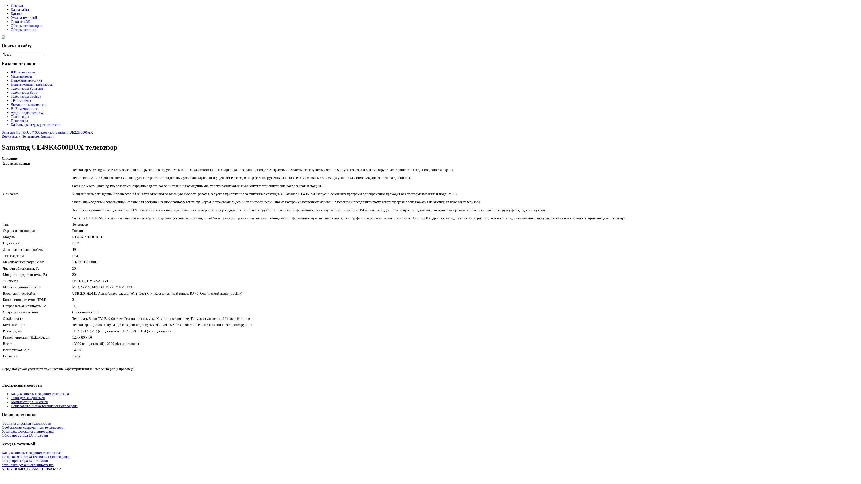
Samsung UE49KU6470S (20, 132)
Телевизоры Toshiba (26, 96)
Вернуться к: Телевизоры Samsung (28, 136)
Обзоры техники (23, 30)
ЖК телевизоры (23, 72)
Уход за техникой (24, 17)
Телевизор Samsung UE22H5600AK (66, 132)
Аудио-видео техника (27, 113)
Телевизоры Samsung (27, 88)
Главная (17, 5)
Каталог (17, 13)
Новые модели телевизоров (32, 84)
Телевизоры (20, 117)
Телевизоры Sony (24, 92)
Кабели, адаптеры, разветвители (35, 125)
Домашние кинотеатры (28, 104)
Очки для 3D (20, 22)
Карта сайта (20, 9)
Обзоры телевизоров (26, 26)
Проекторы (19, 121)
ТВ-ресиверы (21, 100)
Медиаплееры (21, 76)
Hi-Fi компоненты (24, 108)
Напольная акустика (26, 80)
